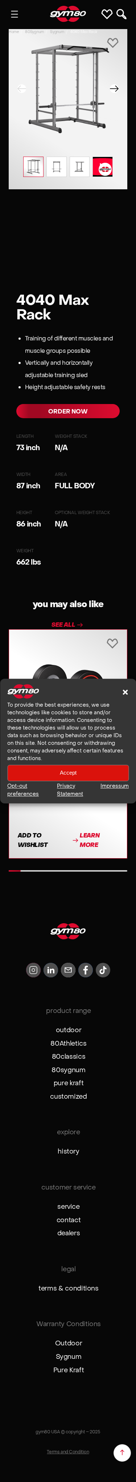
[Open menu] (14, 14)
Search (121, 14)
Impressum (114, 786)
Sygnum (57, 31)
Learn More (90, 840)
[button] (125, 692)
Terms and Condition (68, 1452)
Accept (68, 773)
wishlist (108, 14)
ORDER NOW (68, 411)
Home (14, 31)
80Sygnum (34, 31)
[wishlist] (113, 43)
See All (63, 625)
